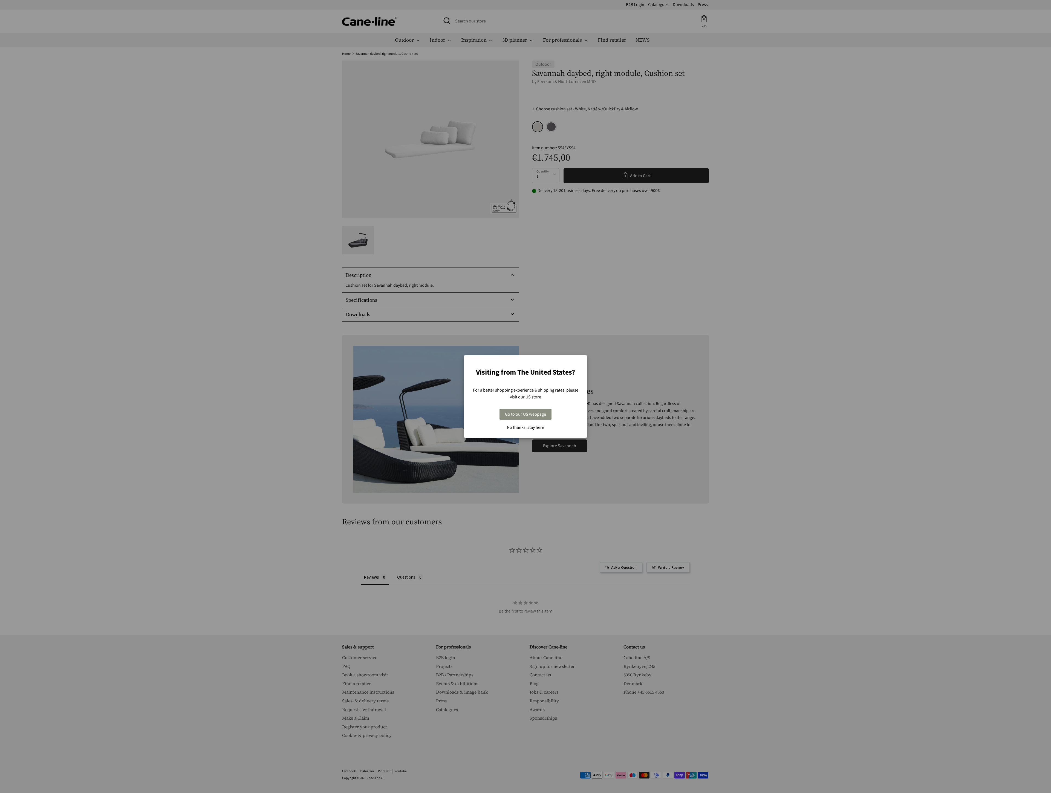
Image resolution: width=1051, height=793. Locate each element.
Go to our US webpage (525, 414)
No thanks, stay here (525, 427)
